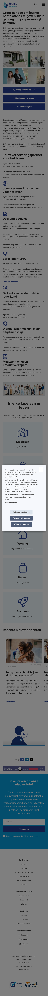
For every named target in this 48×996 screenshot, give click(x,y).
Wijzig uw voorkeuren (21, 512)
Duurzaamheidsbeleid (24, 966)
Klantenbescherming (24, 923)
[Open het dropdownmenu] (43, 4)
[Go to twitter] (32, 759)
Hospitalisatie (24, 876)
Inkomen (24, 904)
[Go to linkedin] (27, 759)
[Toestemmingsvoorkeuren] (9, 991)
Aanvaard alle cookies (21, 518)
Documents (24, 919)
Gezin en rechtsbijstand (24, 872)
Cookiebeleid (24, 963)
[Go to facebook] (22, 759)
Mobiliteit (24, 864)
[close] (41, 469)
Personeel (24, 900)
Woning (24, 868)
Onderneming (24, 896)
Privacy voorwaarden (32, 836)
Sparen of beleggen (24, 880)
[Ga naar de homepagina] (12, 4)
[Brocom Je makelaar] (16, 985)
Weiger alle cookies (21, 524)
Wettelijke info (24, 970)
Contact (24, 915)
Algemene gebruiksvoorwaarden (23, 956)
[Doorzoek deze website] (36, 4)
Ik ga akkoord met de (23, 836)
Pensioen (24, 884)
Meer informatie (11, 502)
